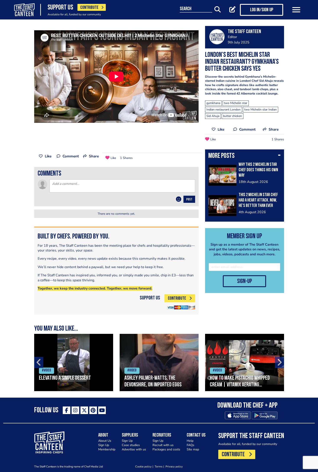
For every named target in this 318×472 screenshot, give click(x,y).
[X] (84, 410)
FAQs (190, 445)
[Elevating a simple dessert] (73, 362)
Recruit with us (163, 445)
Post (189, 199)
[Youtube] (102, 410)
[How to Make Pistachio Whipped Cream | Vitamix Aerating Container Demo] (244, 362)
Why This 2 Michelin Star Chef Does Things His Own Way (258, 170)
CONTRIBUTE (89, 7)
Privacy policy (174, 466)
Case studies (131, 445)
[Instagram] (75, 410)
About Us (104, 441)
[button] (244, 156)
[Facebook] (66, 410)
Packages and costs (166, 449)
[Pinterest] (93, 410)
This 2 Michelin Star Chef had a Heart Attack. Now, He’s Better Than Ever (258, 200)
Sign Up (103, 445)
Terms (158, 466)
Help (190, 441)
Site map (193, 449)
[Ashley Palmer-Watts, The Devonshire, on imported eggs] (159, 362)
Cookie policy (143, 466)
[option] (73, 362)
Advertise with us (134, 449)
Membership (106, 449)
